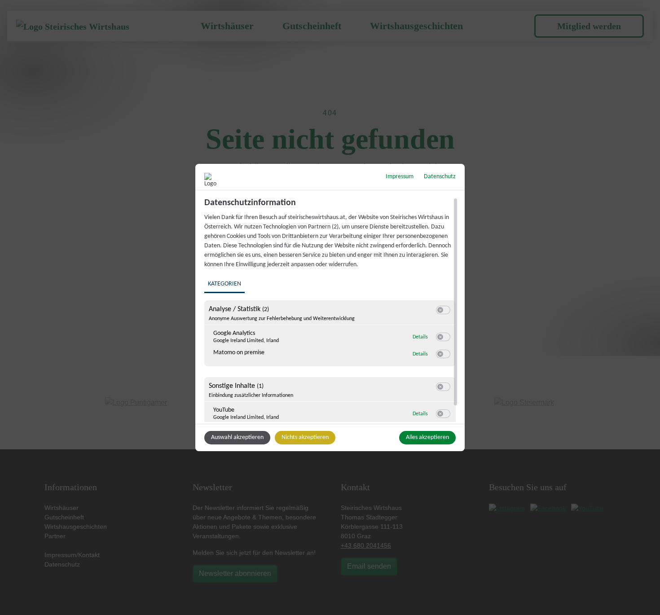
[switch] (443, 310)
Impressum (400, 176)
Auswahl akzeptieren (237, 437)
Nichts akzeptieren (305, 437)
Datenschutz (440, 176)
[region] (331, 310)
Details (420, 337)
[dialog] (330, 307)
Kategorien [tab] (224, 284)
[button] (440, 310)
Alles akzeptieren (427, 437)
